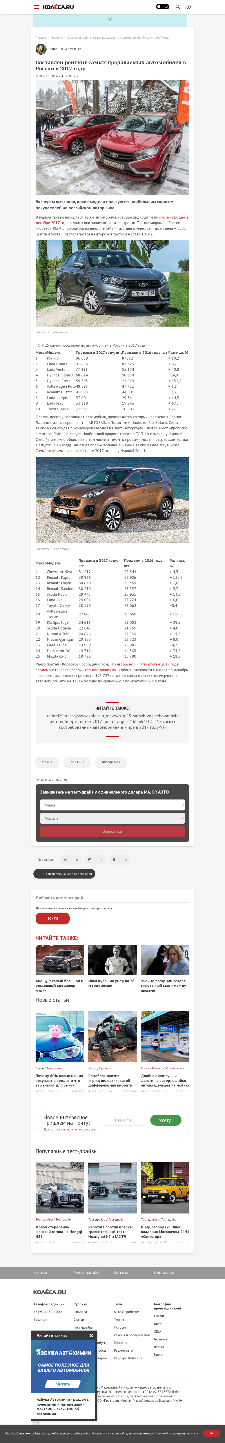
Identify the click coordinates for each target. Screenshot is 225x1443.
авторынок (111, 761)
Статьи (79, 1319)
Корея (158, 1354)
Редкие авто (123, 1350)
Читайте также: (57, 938)
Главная (41, 38)
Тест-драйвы (83, 1327)
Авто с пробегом (126, 1311)
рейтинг (77, 761)
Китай (158, 1324)
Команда (40, 1272)
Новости (56, 38)
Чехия (47, 761)
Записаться (112, 831)
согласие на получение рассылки (73, 1129)
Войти (52, 918)
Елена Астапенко (70, 49)
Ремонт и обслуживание (132, 1335)
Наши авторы (164, 1272)
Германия (161, 1339)
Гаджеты (120, 1342)
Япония (159, 1347)
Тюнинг (119, 1319)
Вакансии (40, 1319)
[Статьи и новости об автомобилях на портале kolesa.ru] (58, 6)
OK (212, 1433)
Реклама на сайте (87, 1272)
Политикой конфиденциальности (176, 1433)
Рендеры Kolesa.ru (128, 1358)
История (120, 1327)
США (157, 1331)
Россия (159, 1316)
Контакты (121, 1272)
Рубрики (80, 1304)
